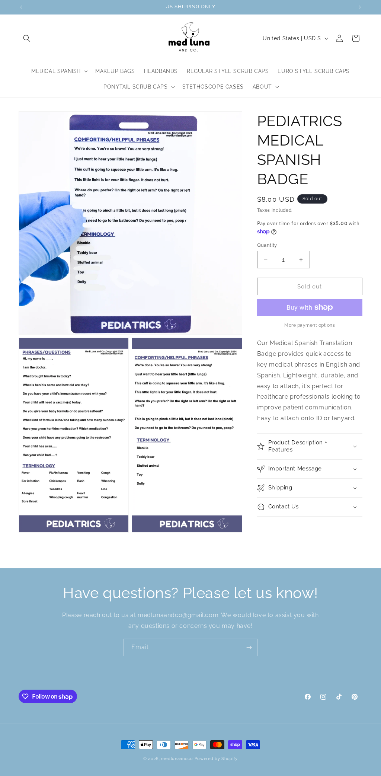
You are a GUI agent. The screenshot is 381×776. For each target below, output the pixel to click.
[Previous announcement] (21, 7)
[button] (27, 38)
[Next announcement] (360, 7)
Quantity (267, 245)
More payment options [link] (309, 325)
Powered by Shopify (216, 758)
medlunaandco (177, 758)
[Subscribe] (249, 647)
